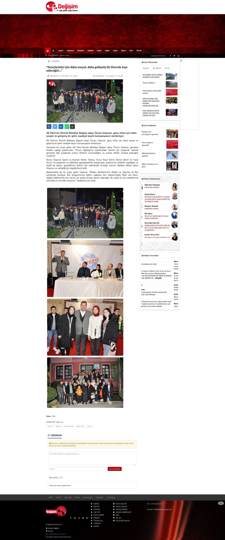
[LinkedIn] (61, 126)
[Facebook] (170, 56)
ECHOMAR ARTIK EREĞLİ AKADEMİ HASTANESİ (153, 76)
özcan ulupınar (68, 426)
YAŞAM (107, 50)
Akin (144, 261)
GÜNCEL (97, 509)
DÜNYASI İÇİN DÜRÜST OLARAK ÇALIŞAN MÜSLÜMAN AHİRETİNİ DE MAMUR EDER (156, 199)
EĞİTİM (139, 50)
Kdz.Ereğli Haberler (123, 520)
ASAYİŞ (99, 50)
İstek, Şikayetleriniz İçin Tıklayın (56, 534)
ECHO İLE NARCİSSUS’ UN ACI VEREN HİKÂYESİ (155, 217)
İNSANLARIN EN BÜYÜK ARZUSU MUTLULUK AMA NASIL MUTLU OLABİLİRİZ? (156, 227)
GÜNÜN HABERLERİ (123, 512)
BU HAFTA (157, 68)
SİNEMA (97, 518)
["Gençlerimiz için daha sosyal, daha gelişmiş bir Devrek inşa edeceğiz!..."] (85, 101)
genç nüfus (80, 426)
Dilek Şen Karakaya (151, 185)
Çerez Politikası (111, 497)
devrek (58, 426)
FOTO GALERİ (121, 504)
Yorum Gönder (114, 469)
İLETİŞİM (58, 497)
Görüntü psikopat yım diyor (153, 264)
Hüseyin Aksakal (150, 206)
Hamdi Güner (148, 194)
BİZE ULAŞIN (68, 497)
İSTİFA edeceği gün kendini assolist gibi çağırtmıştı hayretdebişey (157, 293)
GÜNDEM (90, 50)
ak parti (50, 426)
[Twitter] (174, 56)
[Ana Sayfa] (62, 6)
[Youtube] (178, 56)
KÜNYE (50, 497)
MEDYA (123, 50)
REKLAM (77, 497)
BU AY (167, 68)
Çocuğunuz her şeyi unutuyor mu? (156, 237)
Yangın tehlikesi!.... (149, 83)
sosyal (89, 426)
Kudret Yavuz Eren (150, 234)
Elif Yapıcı (147, 213)
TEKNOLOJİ (98, 520)
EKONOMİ (80, 50)
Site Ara (118, 518)
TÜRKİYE (97, 523)
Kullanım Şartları (87, 497)
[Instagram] (79, 518)
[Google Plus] (87, 518)
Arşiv (117, 515)
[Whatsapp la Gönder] (67, 126)
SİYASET (60, 50)
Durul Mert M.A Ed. (150, 223)
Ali (144, 268)
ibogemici (146, 289)
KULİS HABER (99, 515)
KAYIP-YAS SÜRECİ (150, 187)
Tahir (145, 299)
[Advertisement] (112, 30)
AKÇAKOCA (70, 50)
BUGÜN (146, 68)
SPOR (131, 50)
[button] (53, 51)
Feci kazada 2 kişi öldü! (66, 55)
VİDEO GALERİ (121, 506)
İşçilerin (145, 285)
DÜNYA (96, 526)
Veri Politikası (99, 497)
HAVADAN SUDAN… (150, 208)
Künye (50, 531)
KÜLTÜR (97, 512)
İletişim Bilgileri (53, 528)
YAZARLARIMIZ (121, 509)
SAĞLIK (115, 50)
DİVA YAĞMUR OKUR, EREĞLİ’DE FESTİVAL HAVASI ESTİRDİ (151, 113)
